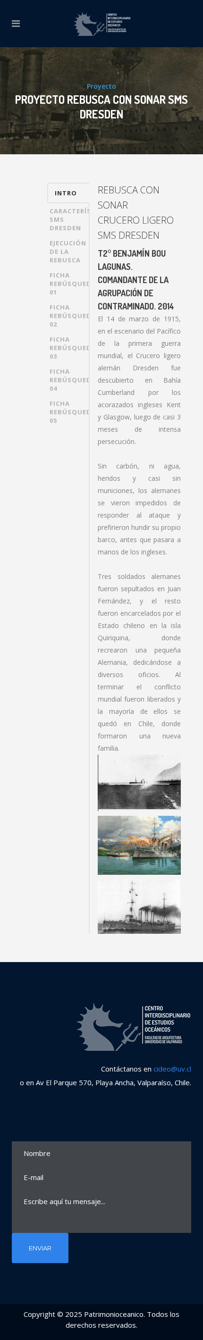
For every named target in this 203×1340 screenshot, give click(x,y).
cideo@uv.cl (172, 1068)
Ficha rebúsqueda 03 (70, 347)
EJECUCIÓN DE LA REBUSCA (68, 251)
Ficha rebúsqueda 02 (70, 315)
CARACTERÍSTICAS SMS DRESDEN (70, 219)
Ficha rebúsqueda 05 (70, 412)
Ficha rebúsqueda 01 (70, 283)
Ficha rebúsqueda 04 (70, 380)
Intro (66, 193)
